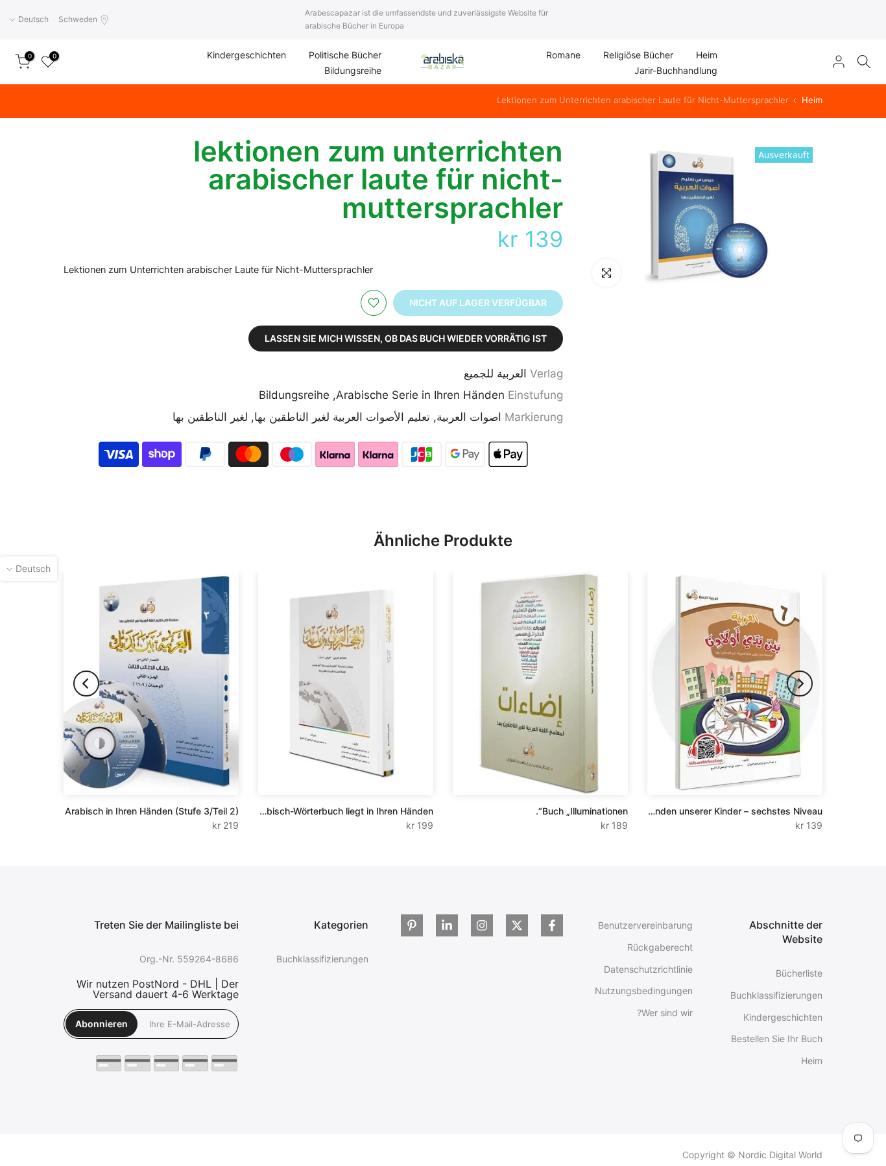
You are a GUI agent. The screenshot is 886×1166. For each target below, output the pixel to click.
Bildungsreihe (352, 70)
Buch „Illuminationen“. (582, 810)
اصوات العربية (469, 416)
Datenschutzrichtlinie (648, 969)
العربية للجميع (495, 373)
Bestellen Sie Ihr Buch (776, 1038)
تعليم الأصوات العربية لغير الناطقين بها (342, 416)
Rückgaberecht (660, 947)
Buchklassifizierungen (776, 995)
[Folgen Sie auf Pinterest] (412, 925)
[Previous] (800, 683)
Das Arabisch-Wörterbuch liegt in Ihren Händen (332, 810)
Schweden (77, 19)
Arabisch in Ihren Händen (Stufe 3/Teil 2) (152, 810)
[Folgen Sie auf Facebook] (552, 925)
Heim (706, 54)
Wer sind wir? (665, 1012)
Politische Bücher (345, 54)
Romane (563, 54)
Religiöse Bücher (638, 54)
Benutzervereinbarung (645, 925)
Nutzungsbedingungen (644, 990)
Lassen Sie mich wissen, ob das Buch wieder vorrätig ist (406, 338)
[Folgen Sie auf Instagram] (482, 925)
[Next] (86, 683)
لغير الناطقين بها (210, 416)
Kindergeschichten (246, 54)
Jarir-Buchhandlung (675, 70)
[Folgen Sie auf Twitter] (517, 925)
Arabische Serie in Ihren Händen (420, 394)
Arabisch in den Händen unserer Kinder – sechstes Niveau (698, 810)
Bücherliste (799, 973)
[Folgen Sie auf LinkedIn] (447, 925)
